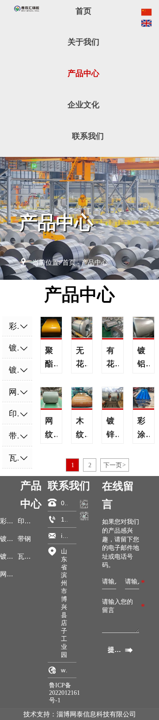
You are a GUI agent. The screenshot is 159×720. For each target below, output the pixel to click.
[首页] (27, 8)
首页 (69, 262)
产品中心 (94, 262)
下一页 (114, 465)
